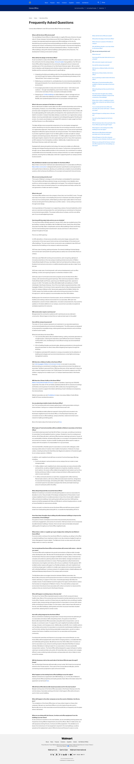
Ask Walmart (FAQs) (83, 742)
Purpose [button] (52, 2)
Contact (86, 744)
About (35, 18)
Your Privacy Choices (73, 746)
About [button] (46, 2)
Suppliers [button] (71, 2)
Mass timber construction (39, 167)
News (51, 742)
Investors (63, 742)
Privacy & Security (45, 744)
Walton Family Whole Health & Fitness (42, 382)
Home (30, 18)
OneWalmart (51, 395)
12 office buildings (49, 94)
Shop (103, 2)
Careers (78, 2)
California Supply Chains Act (78, 744)
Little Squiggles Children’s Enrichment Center (48, 364)
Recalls (64, 746)
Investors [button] (64, 2)
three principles (59, 62)
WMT (74, 754)
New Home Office (43, 18)
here (60, 422)
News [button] (58, 2)
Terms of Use (59, 746)
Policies (91, 744)
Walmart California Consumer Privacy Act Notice (62, 744)
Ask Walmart (85, 2)
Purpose (57, 742)
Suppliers (69, 742)
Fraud (51, 744)
